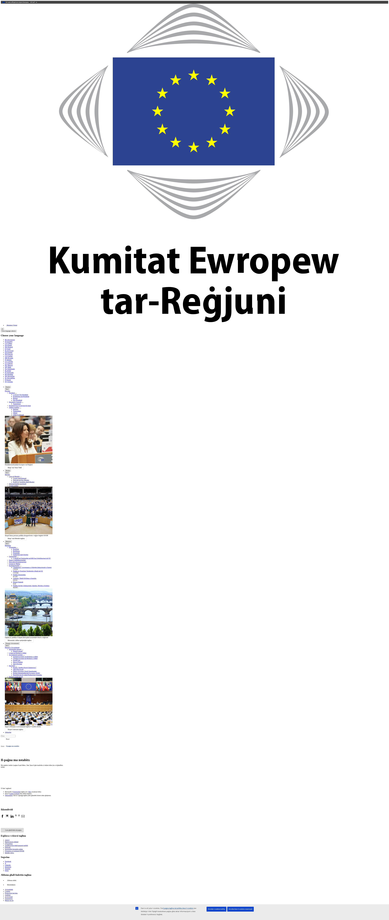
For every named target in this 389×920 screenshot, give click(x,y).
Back (7, 389)
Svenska (9, 382)
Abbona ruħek (11, 880)
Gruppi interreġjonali (19, 478)
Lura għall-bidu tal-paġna (13, 830)
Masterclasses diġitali (11, 842)
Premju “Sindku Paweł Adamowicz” (24, 667)
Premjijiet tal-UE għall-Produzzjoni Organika (27, 675)
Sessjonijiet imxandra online (14, 849)
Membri (8, 470)
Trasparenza (17, 404)
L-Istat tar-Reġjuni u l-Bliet (17, 653)
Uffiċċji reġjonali (18, 415)
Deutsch (9, 347)
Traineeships (17, 411)
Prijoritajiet (12, 547)
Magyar (9, 365)
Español (8, 341)
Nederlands (10, 369)
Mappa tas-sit (9, 900)
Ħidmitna (8, 541)
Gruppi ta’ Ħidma (14, 564)
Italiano (8, 360)
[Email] (23, 817)
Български (10, 340)
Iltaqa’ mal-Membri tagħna (16, 538)
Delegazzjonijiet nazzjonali (17, 484)
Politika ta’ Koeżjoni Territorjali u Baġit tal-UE (28, 571)
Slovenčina (9, 376)
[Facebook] (2, 817)
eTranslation (9, 844)
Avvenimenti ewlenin (16, 655)
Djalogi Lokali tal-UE (16, 677)
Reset (7, 739)
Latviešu (9, 362)
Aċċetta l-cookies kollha (216, 909)
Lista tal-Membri (14, 476)
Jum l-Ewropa (17, 664)
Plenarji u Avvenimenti (12, 643)
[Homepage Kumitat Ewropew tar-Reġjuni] (194, 322)
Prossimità (16, 553)
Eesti (7, 349)
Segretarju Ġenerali (15, 402)
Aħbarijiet (8, 732)
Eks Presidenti (17, 400)
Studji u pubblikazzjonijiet (17, 560)
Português (9, 372)
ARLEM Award (18, 669)
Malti (8, 367)
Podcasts (7, 847)
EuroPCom (16, 660)
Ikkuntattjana (11, 885)
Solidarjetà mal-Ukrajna (20, 555)
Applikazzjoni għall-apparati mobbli (16, 845)
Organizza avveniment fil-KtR (14, 851)
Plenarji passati (17, 651)
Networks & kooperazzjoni (17, 562)
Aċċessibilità (9, 889)
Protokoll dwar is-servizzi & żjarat (20, 406)
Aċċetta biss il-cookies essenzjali (240, 909)
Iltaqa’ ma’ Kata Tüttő (15, 467)
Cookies (7, 891)
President (12, 393)
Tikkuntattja (8, 795)
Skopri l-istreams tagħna (15, 729)
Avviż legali (9, 897)
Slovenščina (10, 378)
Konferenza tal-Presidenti (21, 396)
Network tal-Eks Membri (21, 480)
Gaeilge (9, 356)
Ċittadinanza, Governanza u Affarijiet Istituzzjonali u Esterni (32, 567)
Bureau (15, 398)
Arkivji (7, 840)
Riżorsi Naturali (18, 582)
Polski (8, 371)
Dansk (8, 345)
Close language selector (9, 331)
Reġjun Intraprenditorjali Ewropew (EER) (26, 673)
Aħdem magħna (14, 407)
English (8, 352)
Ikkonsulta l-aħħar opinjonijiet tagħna (20, 640)
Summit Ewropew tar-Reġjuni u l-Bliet (25, 657)
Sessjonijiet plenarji (15, 649)
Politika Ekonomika (19, 575)
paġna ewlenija (14, 793)
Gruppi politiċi (13, 486)
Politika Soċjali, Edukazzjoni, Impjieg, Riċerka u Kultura (31, 586)
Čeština (8, 343)
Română (9, 374)
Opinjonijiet (13, 556)
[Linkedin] (12, 817)
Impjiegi (15, 409)
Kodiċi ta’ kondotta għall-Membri (23, 482)
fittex (30, 792)
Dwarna (8, 387)
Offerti (15, 413)
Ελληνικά (9, 351)
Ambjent (7, 895)
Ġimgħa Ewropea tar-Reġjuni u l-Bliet (25, 658)
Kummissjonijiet (14, 565)
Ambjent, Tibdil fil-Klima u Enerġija (24, 578)
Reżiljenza (16, 551)
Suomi (8, 380)
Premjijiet (12, 666)
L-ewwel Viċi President (20, 395)
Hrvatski (9, 358)
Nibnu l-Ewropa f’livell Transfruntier (25, 671)
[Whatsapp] (19, 815)
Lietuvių (9, 363)
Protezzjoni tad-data (11, 893)
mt (2, 329)
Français (9, 354)
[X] (16, 815)
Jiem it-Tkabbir (18, 662)
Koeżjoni (16, 549)
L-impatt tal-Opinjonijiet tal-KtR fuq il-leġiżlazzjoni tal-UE (32, 558)
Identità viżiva (9, 853)
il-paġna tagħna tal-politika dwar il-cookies (178, 908)
